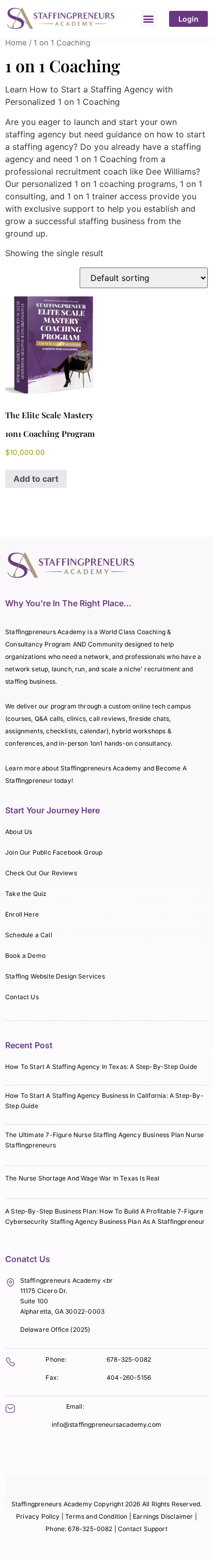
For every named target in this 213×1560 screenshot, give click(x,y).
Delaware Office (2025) (55, 1329)
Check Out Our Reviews (41, 873)
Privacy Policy (38, 1516)
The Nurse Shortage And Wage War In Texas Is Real (82, 1178)
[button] (148, 18)
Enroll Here (22, 914)
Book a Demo (25, 955)
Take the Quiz (26, 893)
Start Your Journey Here (52, 810)
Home (16, 43)
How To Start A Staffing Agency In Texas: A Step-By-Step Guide (101, 1066)
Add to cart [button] (35, 479)
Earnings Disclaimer (164, 1516)
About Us (18, 832)
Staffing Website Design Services (55, 976)
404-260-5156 (128, 1377)
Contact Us (22, 997)
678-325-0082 (128, 1359)
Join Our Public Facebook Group (53, 852)
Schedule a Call (28, 935)
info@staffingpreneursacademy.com (106, 1424)
